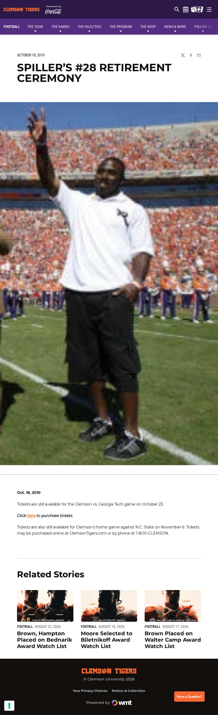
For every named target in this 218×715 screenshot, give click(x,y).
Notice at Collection (128, 691)
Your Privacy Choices (90, 691)
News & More (175, 26)
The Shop (148, 26)
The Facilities (89, 26)
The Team (35, 26)
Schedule (185, 9)
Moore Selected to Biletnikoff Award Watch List (106, 639)
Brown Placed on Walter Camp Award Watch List (173, 639)
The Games (60, 26)
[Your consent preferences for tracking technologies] (9, 706)
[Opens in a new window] (197, 9)
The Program (121, 26)
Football (25, 626)
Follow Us (203, 26)
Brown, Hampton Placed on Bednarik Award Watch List (44, 639)
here (31, 515)
